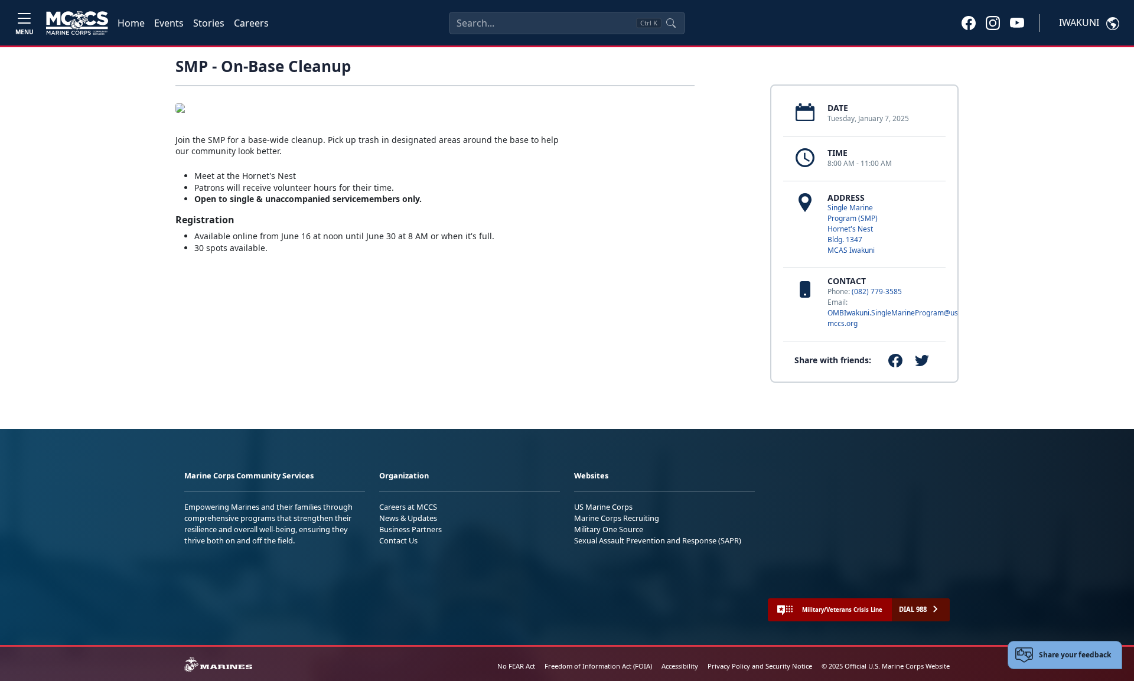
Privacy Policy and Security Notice (760, 666)
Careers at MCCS (408, 506)
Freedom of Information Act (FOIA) (598, 666)
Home (131, 23)
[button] (969, 22)
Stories (208, 23)
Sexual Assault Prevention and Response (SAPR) (657, 540)
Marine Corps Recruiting (616, 518)
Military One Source (608, 529)
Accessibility (680, 666)
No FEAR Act (516, 666)
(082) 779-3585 (877, 291)
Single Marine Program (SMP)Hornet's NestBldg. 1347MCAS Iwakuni (852, 229)
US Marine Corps (603, 506)
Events (169, 23)
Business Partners (410, 529)
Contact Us (398, 540)
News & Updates (408, 518)
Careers (251, 23)
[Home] (77, 23)
